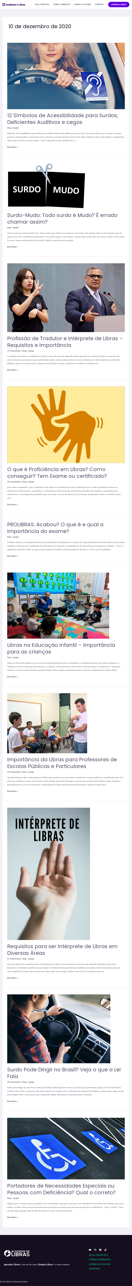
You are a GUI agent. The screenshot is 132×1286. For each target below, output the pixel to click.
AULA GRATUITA (42, 4)
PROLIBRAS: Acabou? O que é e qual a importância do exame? (55, 528)
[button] (118, 4)
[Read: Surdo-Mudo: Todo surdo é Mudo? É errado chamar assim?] (46, 186)
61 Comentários (14, 959)
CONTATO (99, 4)
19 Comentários (14, 351)
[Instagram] (95, 1250)
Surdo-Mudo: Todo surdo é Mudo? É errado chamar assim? (62, 218)
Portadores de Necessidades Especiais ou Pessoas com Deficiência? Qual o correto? (61, 1189)
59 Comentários (14, 772)
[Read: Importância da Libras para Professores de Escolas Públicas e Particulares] (47, 723)
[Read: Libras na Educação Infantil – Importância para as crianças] (58, 605)
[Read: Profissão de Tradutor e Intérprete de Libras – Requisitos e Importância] (66, 297)
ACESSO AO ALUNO (82, 4)
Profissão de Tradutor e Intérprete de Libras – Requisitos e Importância (65, 342)
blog (9, 128)
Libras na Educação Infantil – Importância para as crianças (61, 648)
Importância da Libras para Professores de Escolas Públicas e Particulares (62, 763)
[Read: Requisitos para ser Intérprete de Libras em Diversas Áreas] (48, 874)
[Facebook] (100, 1250)
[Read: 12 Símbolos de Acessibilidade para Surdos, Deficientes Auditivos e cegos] (66, 76)
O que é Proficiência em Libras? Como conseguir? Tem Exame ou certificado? (57, 473)
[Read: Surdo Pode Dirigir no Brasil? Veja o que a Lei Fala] (58, 1028)
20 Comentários (14, 482)
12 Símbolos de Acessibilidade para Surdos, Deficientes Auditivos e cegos (62, 119)
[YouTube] (90, 1250)
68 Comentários (14, 1082)
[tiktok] (105, 1250)
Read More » (12, 146)
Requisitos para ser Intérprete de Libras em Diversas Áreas (62, 950)
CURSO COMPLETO (61, 4)
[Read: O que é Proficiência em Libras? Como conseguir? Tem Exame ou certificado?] (66, 424)
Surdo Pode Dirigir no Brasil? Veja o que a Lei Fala (64, 1073)
